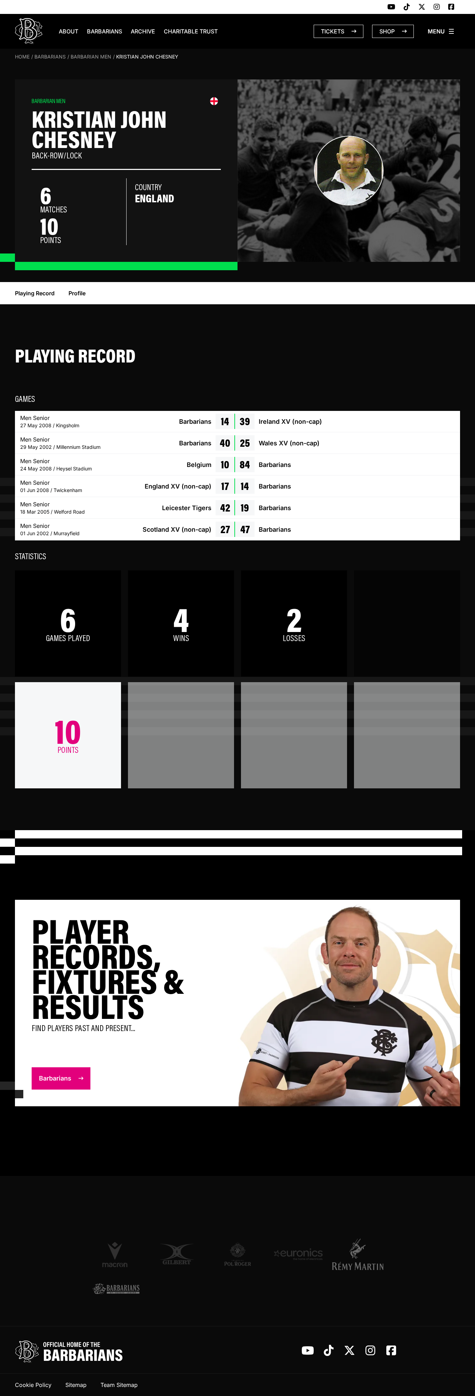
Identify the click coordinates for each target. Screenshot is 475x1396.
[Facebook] (451, 7)
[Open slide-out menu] (441, 31)
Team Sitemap (119, 1384)
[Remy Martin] (359, 1254)
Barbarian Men (91, 57)
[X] (421, 7)
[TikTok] (407, 7)
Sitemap (76, 1384)
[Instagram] (437, 7)
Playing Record (35, 293)
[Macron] (116, 1254)
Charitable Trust (191, 31)
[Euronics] (298, 1254)
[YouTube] (391, 7)
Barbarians (104, 31)
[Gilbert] (177, 1254)
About (68, 31)
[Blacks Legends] (116, 1289)
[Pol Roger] (238, 1254)
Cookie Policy (33, 1384)
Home (22, 57)
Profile (77, 293)
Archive (143, 31)
